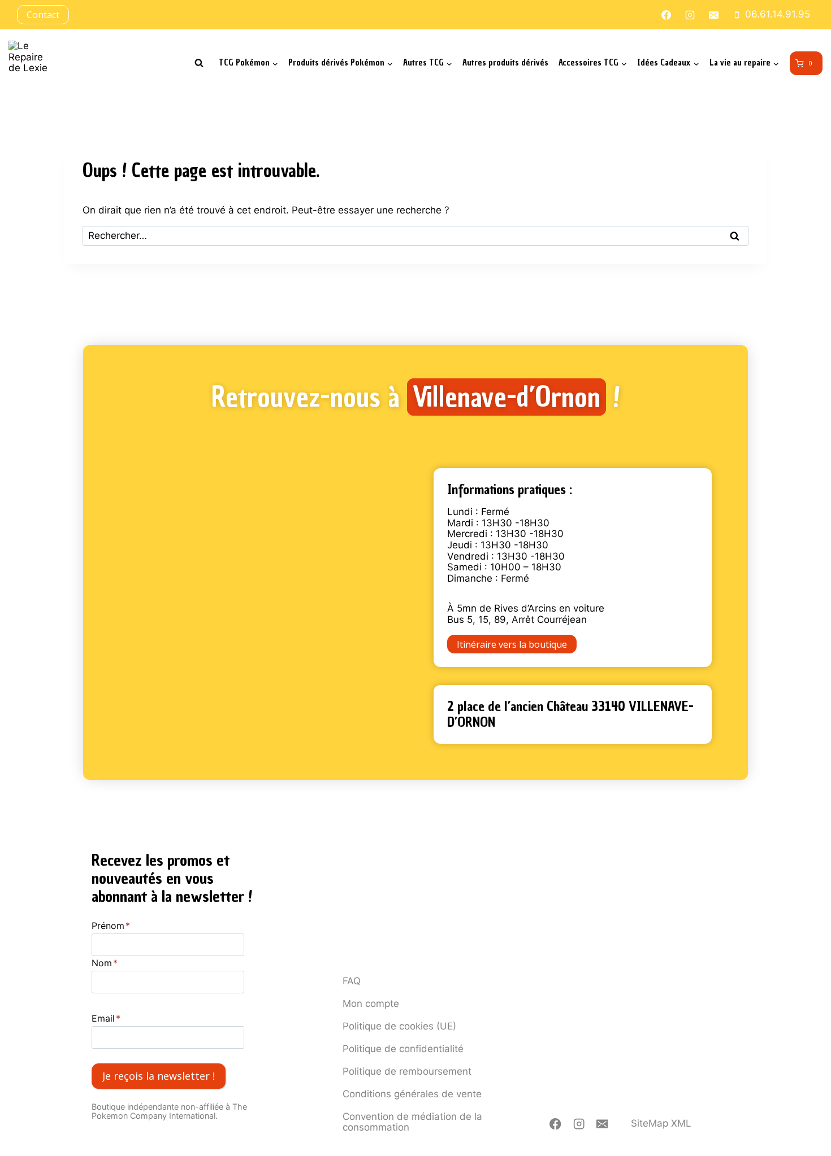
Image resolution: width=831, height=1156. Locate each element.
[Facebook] (555, 1124)
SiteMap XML (661, 1123)
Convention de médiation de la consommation (412, 1122)
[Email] (602, 1124)
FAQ (352, 981)
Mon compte (371, 1003)
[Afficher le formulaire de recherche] (199, 63)
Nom (105, 963)
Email (106, 1018)
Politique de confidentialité (403, 1048)
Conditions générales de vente (412, 1094)
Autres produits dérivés (505, 62)
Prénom (111, 925)
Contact (43, 14)
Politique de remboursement (407, 1071)
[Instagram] (579, 1124)
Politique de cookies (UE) (399, 1026)
